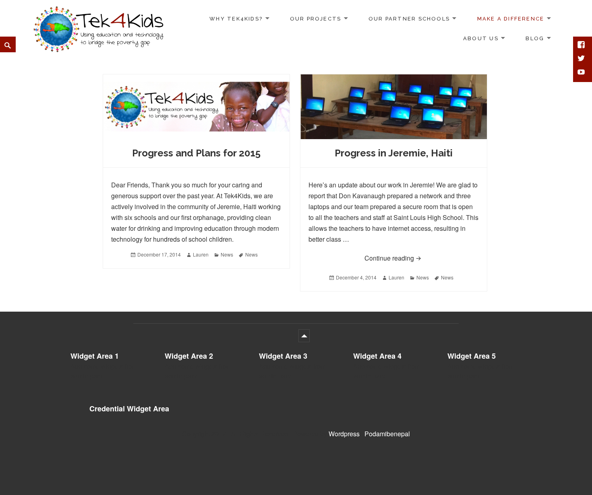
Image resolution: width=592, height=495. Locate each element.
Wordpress (344, 433)
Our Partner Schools (409, 19)
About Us (481, 38)
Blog (535, 38)
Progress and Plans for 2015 (196, 153)
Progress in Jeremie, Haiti (394, 153)
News (227, 254)
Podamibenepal (387, 433)
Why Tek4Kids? (236, 19)
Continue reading (421, 258)
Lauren (201, 254)
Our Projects (316, 19)
